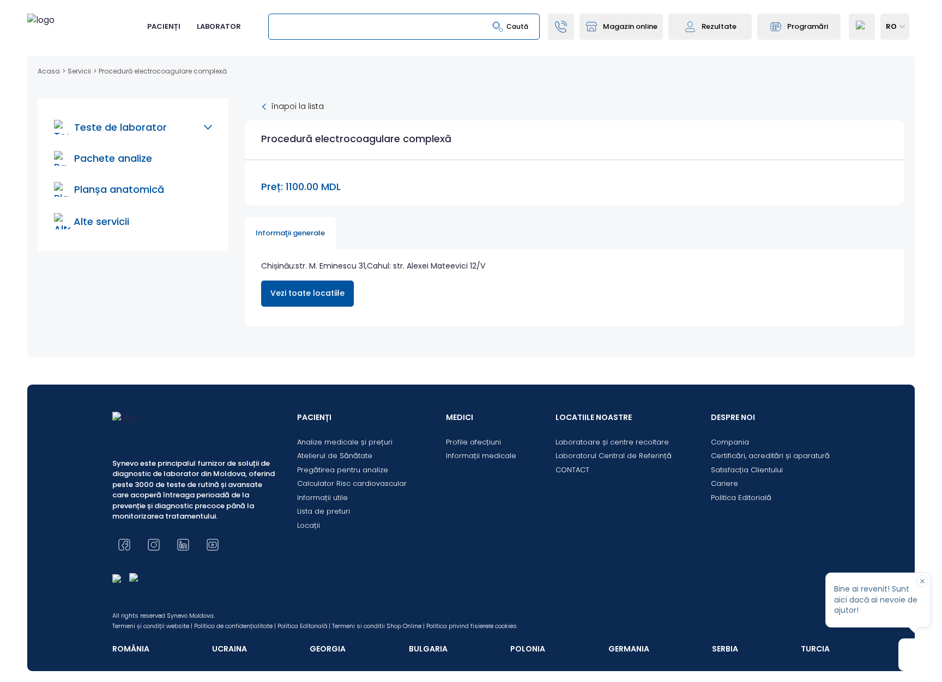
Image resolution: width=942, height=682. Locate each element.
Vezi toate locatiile (307, 293)
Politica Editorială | (303, 626)
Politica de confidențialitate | (235, 626)
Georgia (328, 648)
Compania (730, 442)
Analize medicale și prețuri (344, 442)
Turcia (815, 648)
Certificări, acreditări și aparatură (770, 455)
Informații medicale (481, 455)
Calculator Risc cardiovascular (352, 483)
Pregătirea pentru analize (342, 470)
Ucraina (229, 648)
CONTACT (572, 470)
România (130, 648)
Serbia (725, 648)
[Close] (922, 581)
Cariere (724, 483)
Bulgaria (428, 648)
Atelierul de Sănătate (334, 455)
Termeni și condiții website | (152, 626)
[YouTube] (213, 545)
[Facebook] (124, 545)
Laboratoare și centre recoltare (612, 442)
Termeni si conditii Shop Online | (378, 626)
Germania (628, 648)
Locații (308, 525)
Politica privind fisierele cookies (471, 626)
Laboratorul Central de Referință (613, 455)
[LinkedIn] (183, 545)
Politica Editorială (741, 497)
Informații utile (322, 497)
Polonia (527, 648)
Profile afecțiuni (473, 442)
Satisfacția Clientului (747, 470)
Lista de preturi (323, 511)
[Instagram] (154, 545)
